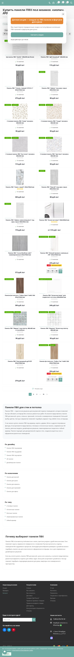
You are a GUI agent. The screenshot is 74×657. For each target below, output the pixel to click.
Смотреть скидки (37, 35)
